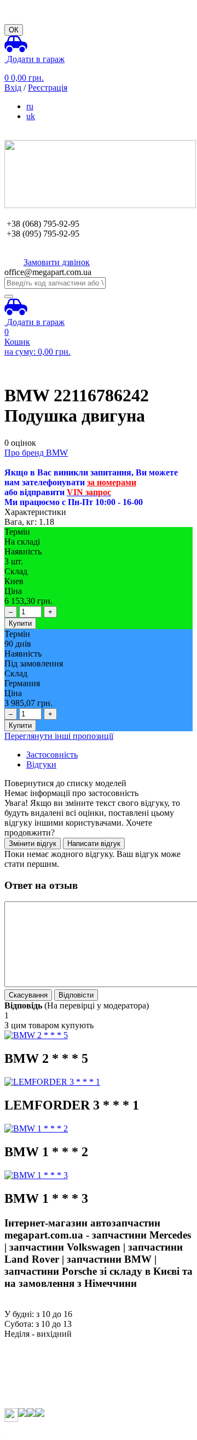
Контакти (22, 1393)
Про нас (19, 1343)
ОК (14, 30)
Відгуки (41, 764)
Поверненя (24, 1373)
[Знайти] (8, 296)
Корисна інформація (42, 1383)
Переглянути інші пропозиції (58, 736)
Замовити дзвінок (57, 262)
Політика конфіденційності (55, 1403)
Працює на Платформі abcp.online (67, 1430)
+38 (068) (43, 223)
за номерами (111, 482)
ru (29, 106)
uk (30, 116)
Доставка (21, 1363)
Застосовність (52, 754)
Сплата (17, 1353)
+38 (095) (43, 233)
